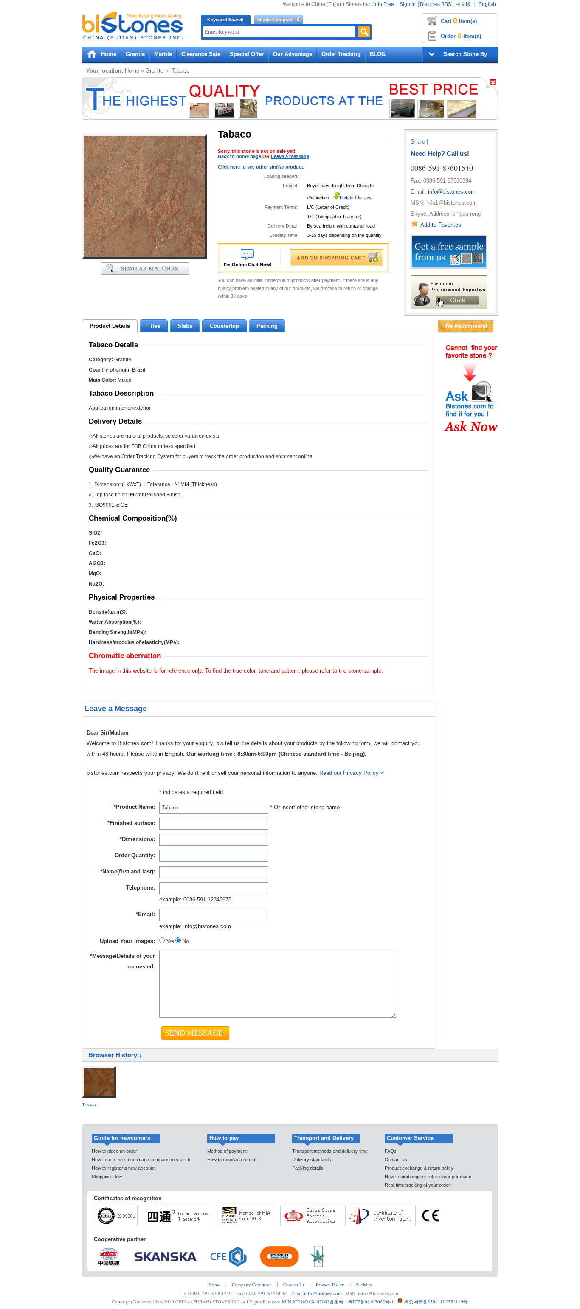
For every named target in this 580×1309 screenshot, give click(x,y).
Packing (267, 326)
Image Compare (275, 19)
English (487, 4)
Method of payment (227, 1151)
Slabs (184, 326)
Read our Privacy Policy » (351, 773)
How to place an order (114, 1151)
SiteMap (364, 1284)
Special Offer (247, 54)
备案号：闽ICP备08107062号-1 (361, 1301)
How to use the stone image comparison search (141, 1159)
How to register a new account (123, 1168)
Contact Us (293, 1284)
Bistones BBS (435, 4)
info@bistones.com (452, 192)
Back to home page (239, 156)
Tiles (153, 326)
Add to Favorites (440, 225)
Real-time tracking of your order (417, 1185)
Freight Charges (355, 197)
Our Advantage (292, 54)
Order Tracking (340, 54)
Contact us (396, 1159)
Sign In (408, 4)
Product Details (110, 326)
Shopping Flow (107, 1176)
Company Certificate (252, 1284)
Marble (163, 54)
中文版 (463, 4)
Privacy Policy (330, 1284)
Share (418, 141)
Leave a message (290, 156)
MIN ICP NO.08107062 (305, 1301)
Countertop (224, 326)
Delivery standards (311, 1159)
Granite (135, 54)
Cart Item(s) (459, 20)
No (185, 941)
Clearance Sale (200, 54)
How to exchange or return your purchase (428, 1176)
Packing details (307, 1168)
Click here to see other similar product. (261, 166)
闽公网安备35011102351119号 (436, 1301)
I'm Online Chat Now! (248, 264)
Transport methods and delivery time (330, 1151)
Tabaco (89, 1104)
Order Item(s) (461, 35)
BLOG (378, 54)
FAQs (391, 1151)
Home (108, 54)
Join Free (383, 4)
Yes (170, 941)
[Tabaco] (144, 257)
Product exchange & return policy (419, 1168)
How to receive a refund (231, 1159)
